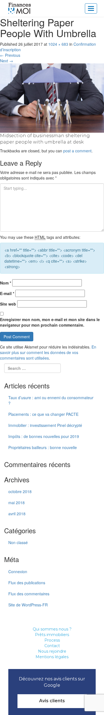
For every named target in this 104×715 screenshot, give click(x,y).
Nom (5, 283)
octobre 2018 (20, 491)
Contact (52, 645)
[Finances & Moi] (19, 8)
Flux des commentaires (28, 593)
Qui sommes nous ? (52, 629)
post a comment (77, 150)
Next (6, 60)
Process (52, 640)
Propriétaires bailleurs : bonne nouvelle (42, 447)
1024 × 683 (58, 44)
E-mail (7, 293)
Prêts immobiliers (52, 634)
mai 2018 (16, 502)
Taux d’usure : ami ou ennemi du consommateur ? (50, 400)
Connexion (17, 571)
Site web (8, 304)
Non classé (18, 542)
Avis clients (52, 700)
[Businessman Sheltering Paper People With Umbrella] (52, 97)
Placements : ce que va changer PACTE (43, 414)
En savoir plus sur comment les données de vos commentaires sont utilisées (48, 352)
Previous (10, 55)
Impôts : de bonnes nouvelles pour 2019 (43, 436)
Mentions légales (52, 656)
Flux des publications (26, 582)
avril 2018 (17, 513)
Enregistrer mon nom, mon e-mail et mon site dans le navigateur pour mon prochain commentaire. (50, 322)
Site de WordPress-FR (28, 605)
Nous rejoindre (52, 651)
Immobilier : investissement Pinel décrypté (45, 425)
